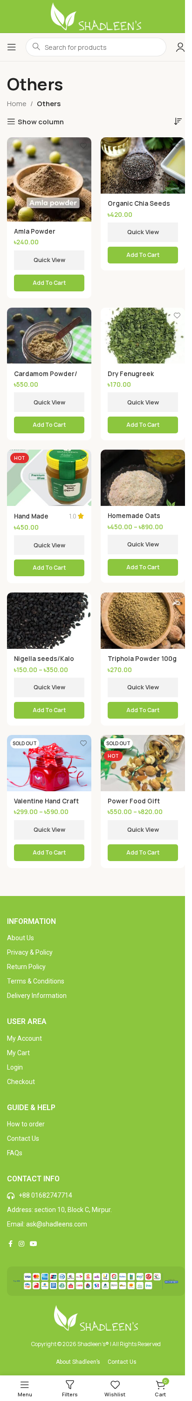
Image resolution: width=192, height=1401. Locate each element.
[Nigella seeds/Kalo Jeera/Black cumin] (49, 621)
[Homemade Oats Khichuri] (143, 478)
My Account (24, 1038)
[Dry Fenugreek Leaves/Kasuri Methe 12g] (143, 336)
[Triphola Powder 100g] (143, 621)
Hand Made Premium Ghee (37, 520)
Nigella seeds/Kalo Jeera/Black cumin (44, 663)
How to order (26, 1124)
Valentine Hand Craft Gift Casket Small (46, 805)
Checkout (21, 1081)
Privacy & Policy (30, 952)
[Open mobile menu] (11, 47)
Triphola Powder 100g (142, 658)
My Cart (18, 1053)
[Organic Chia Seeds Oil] (143, 165)
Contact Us (23, 1138)
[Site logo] (96, 15)
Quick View (49, 260)
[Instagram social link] (21, 1244)
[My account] (180, 47)
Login (15, 1067)
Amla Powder (34, 231)
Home (17, 103)
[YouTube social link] (33, 1244)
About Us (20, 938)
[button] (143, 255)
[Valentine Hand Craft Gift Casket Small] (49, 763)
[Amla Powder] (49, 179)
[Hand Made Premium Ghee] (49, 478)
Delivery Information (37, 995)
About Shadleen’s (78, 1362)
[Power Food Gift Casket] (143, 763)
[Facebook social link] (10, 1244)
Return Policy (26, 966)
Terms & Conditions (35, 981)
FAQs (14, 1153)
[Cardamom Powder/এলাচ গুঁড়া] (49, 336)
